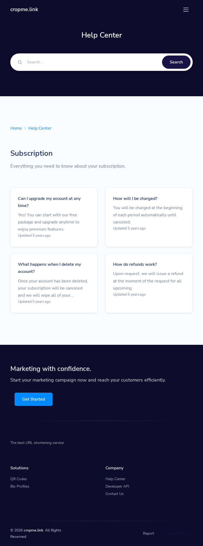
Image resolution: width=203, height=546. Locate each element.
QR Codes (18, 478)
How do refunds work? (135, 264)
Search (176, 62)
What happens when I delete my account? (49, 267)
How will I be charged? (135, 198)
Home (16, 128)
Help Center (40, 128)
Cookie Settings (175, 533)
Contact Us (114, 493)
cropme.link (33, 530)
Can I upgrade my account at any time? (49, 202)
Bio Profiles (19, 486)
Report (148, 533)
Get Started (33, 399)
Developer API (117, 486)
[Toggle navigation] (186, 9)
